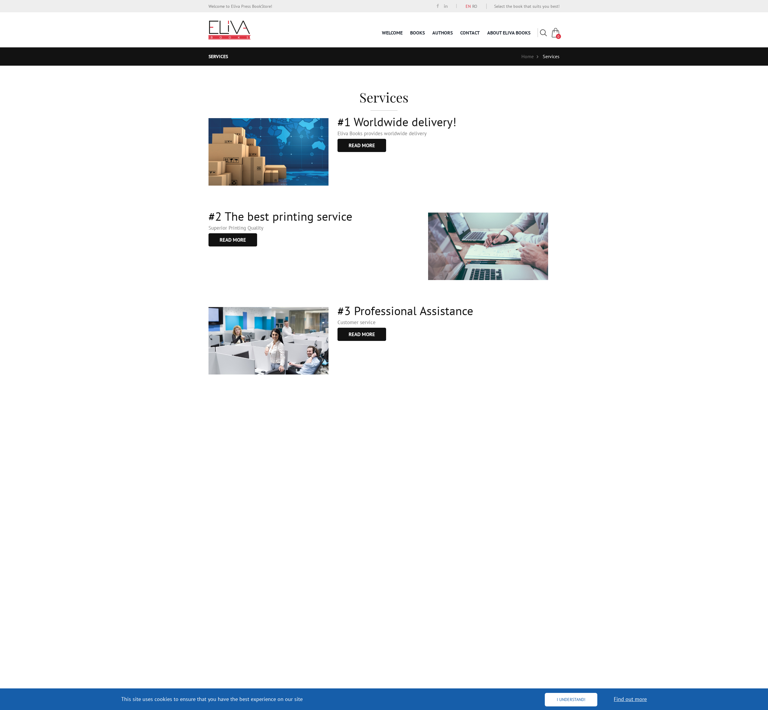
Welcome (392, 33)
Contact (470, 33)
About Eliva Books (508, 33)
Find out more (630, 699)
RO (474, 6)
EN (468, 6)
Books (417, 33)
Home (527, 56)
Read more (362, 145)
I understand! (571, 699)
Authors (442, 33)
